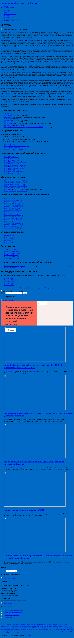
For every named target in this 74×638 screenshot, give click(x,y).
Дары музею (63, 624)
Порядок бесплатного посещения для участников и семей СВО (23, 127)
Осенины (45, 629)
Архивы (3, 571)
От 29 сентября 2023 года (12, 253)
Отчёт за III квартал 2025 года (13, 203)
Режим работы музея (20, 631)
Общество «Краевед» (35, 629)
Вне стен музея (16, 624)
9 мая (3, 624)
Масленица (30, 627)
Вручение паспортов (26, 624)
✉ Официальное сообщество (8, 600)
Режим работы (4, 595)
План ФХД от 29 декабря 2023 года (15, 162)
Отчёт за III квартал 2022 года (13, 216)
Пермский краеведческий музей (12, 615)
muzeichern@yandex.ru (11, 590)
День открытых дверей (17, 626)
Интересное (60, 626)
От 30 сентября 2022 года (12, 256)
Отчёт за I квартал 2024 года (13, 211)
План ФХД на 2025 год (11, 158)
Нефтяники (8, 629)
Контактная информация (12, 19)
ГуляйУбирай (54, 624)
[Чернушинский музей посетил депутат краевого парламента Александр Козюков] (35, 458)
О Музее (7, 17)
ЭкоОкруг (62, 631)
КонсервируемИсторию (7, 627)
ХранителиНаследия (53, 631)
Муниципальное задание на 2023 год (15, 186)
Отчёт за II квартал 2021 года (13, 226)
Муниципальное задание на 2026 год (15, 181)
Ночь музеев (16, 629)
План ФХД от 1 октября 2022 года (14, 166)
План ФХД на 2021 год (11, 173)
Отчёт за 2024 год (9, 237)
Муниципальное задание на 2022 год (15, 187)
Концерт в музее (17, 627)
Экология (69, 631)
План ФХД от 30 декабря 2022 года (15, 165)
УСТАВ (6, 114)
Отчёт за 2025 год (9, 235)
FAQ (10, 595)
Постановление (9, 118)
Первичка (56, 629)
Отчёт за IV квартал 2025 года (13, 205)
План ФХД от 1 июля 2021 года (14, 171)
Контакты (15, 595)
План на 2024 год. (9, 281)
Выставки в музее (37, 624)
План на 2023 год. (9, 283)
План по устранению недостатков (14, 266)
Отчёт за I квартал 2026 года (13, 198)
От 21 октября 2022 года (11, 255)
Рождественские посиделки (34, 631)
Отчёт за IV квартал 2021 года (13, 223)
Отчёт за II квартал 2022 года (13, 218)
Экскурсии (30, 288)
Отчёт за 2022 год (9, 240)
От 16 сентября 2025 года (12, 251)
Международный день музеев (51, 627)
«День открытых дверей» (12, 147)
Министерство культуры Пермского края (14, 610)
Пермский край (63, 629)
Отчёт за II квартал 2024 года (13, 210)
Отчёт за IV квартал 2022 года (13, 215)
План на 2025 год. (9, 280)
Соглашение (8, 125)
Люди (25, 627)
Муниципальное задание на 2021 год (15, 191)
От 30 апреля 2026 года (11, 250)
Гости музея (47, 624)
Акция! (8, 624)
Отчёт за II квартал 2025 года (13, 202)
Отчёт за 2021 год (9, 221)
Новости (7, 10)
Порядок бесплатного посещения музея (16, 146)
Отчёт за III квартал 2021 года (13, 224)
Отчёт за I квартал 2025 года (13, 200)
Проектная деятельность (8, 631)
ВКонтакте (19, 600)
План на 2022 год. (9, 285)
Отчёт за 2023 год (9, 213)
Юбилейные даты (13, 632)
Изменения (7, 189)
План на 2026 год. (9, 278)
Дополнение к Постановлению (13, 120)
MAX (24, 600)
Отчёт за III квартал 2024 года (13, 208)
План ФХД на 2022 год (11, 170)
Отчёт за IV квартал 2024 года (13, 206)
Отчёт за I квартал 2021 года (13, 228)
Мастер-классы (49, 288)
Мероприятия (39, 288)
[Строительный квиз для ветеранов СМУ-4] (35, 506)
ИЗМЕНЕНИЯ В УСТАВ (12, 115)
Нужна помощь (25, 629)
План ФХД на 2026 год (11, 157)
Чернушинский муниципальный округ (13, 612)
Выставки (7, 12)
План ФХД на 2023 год (11, 163)
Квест (67, 626)
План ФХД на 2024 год (11, 160)
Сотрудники (44, 631)
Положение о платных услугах (13, 149)
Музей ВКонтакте (9, 617)
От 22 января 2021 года (11, 258)
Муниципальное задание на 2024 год (15, 184)
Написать (11, 330)
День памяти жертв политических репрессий (34, 626)
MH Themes (28, 635)
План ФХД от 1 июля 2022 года (14, 168)
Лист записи (8, 117)
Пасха (50, 629)
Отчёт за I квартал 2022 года (13, 220)
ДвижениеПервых (5, 626)
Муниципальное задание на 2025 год (15, 182)
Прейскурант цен (9, 144)
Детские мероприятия (51, 626)
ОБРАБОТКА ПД (9, 20)
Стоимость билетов (10, 14)
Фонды (6, 15)
